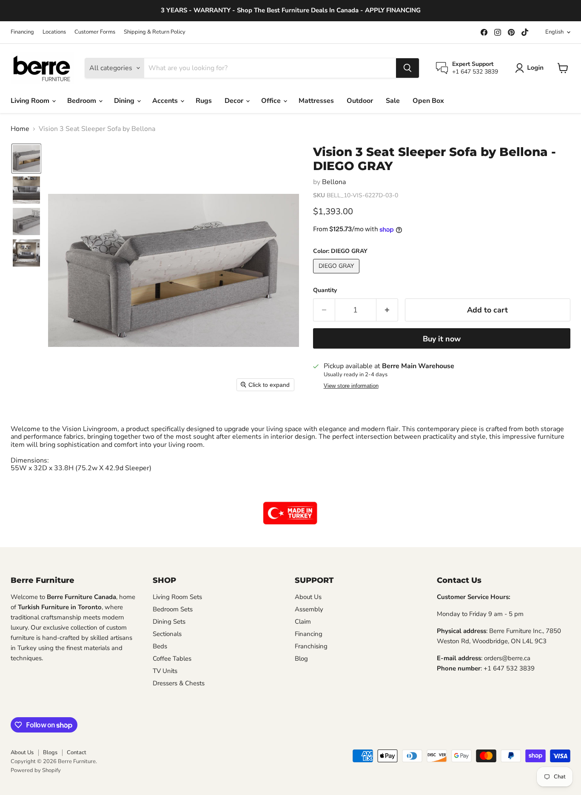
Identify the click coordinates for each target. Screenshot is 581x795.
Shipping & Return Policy (154, 32)
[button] (531, 68)
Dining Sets (169, 621)
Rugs (204, 100)
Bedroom (82, 100)
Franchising (311, 646)
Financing (22, 32)
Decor (235, 100)
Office (271, 100)
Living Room (31, 100)
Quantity (325, 290)
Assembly (309, 609)
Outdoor (360, 100)
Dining (125, 100)
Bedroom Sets (173, 609)
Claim (303, 621)
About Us (308, 597)
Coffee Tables (172, 658)
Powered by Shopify (36, 770)
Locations (54, 32)
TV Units (165, 671)
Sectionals (167, 634)
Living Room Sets (177, 597)
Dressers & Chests (179, 683)
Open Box (428, 100)
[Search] (407, 68)
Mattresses (316, 100)
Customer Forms (94, 32)
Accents (165, 100)
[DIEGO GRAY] (337, 275)
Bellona (334, 182)
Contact (76, 752)
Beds (160, 646)
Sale (393, 100)
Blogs (50, 752)
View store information (351, 386)
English (554, 32)
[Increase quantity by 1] (387, 310)
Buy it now (442, 339)
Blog (301, 658)
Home (20, 129)
